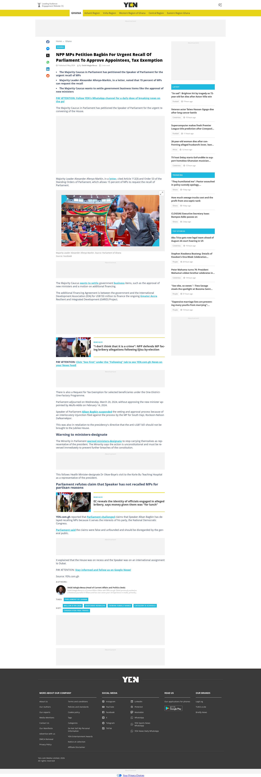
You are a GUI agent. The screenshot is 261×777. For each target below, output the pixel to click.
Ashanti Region (92, 13)
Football (176, 101)
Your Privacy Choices (133, 775)
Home (59, 41)
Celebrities (177, 117)
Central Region (156, 13)
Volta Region (109, 13)
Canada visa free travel (76, 610)
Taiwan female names (120, 605)
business (119, 283)
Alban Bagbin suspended (97, 411)
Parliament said (66, 529)
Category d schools (145, 605)
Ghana (76, 13)
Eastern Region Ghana (178, 13)
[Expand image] (161, 193)
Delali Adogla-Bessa (89, 65)
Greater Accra (148, 296)
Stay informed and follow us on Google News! (103, 569)
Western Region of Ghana (132, 13)
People (175, 262)
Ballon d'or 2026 (73, 605)
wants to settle (89, 283)
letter (112, 178)
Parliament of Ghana (76, 599)
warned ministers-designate (104, 441)
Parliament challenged (101, 516)
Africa (175, 149)
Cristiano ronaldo (95, 605)
